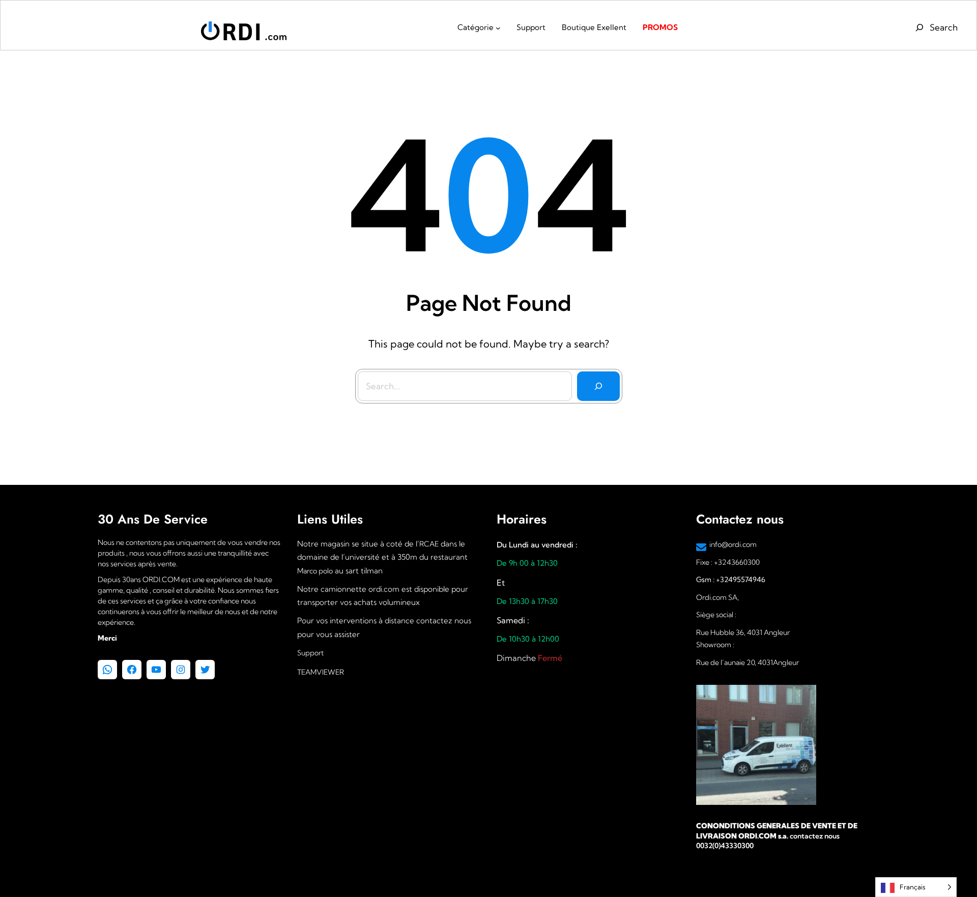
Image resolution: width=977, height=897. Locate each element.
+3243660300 (737, 562)
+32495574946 (739, 579)
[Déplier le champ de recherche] (935, 27)
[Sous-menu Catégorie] (498, 28)
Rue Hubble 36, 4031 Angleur (743, 632)
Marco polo (315, 570)
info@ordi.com (733, 544)
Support (310, 652)
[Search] (598, 386)
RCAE (429, 543)
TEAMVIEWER (320, 672)
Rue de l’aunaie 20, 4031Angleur (747, 662)
